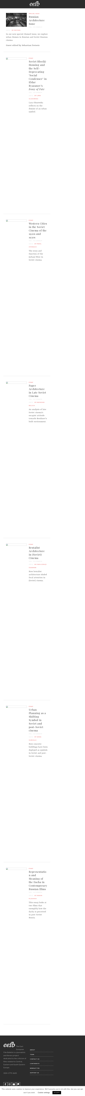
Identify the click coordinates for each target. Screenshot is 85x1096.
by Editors (16, 30)
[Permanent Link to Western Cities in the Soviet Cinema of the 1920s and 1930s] (16, 221)
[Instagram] (10, 1084)
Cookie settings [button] (44, 1092)
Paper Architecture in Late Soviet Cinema (37, 391)
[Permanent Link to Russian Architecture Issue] (16, 26)
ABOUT (32, 1050)
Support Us (34, 1072)
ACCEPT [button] (57, 1092)
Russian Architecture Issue (37, 20)
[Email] (14, 1084)
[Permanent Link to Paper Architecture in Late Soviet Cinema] (16, 383)
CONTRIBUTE (34, 1063)
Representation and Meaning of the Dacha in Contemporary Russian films (38, 880)
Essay (31, 58)
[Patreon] (18, 1084)
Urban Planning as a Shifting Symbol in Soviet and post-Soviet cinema (37, 720)
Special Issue (34, 13)
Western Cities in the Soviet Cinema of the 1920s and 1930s (38, 230)
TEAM (32, 1054)
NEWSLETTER (34, 1068)
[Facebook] (5, 1084)
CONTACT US (34, 1059)
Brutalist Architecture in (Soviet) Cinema (37, 553)
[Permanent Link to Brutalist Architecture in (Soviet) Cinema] (16, 545)
